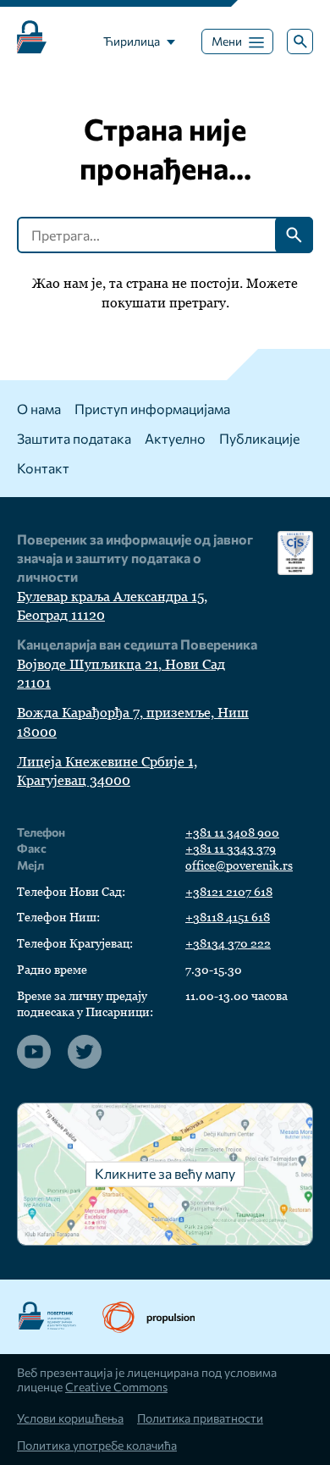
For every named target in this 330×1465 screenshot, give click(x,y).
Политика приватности (200, 1418)
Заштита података (74, 438)
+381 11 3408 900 (232, 832)
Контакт (43, 468)
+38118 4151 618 (227, 917)
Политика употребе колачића (97, 1445)
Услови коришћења (70, 1418)
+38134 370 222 (228, 943)
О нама (39, 409)
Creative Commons (116, 1386)
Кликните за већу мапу (165, 1173)
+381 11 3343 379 (230, 848)
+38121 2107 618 (228, 891)
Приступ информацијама (152, 409)
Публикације (259, 438)
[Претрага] (300, 42)
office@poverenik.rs (239, 865)
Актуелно (175, 438)
